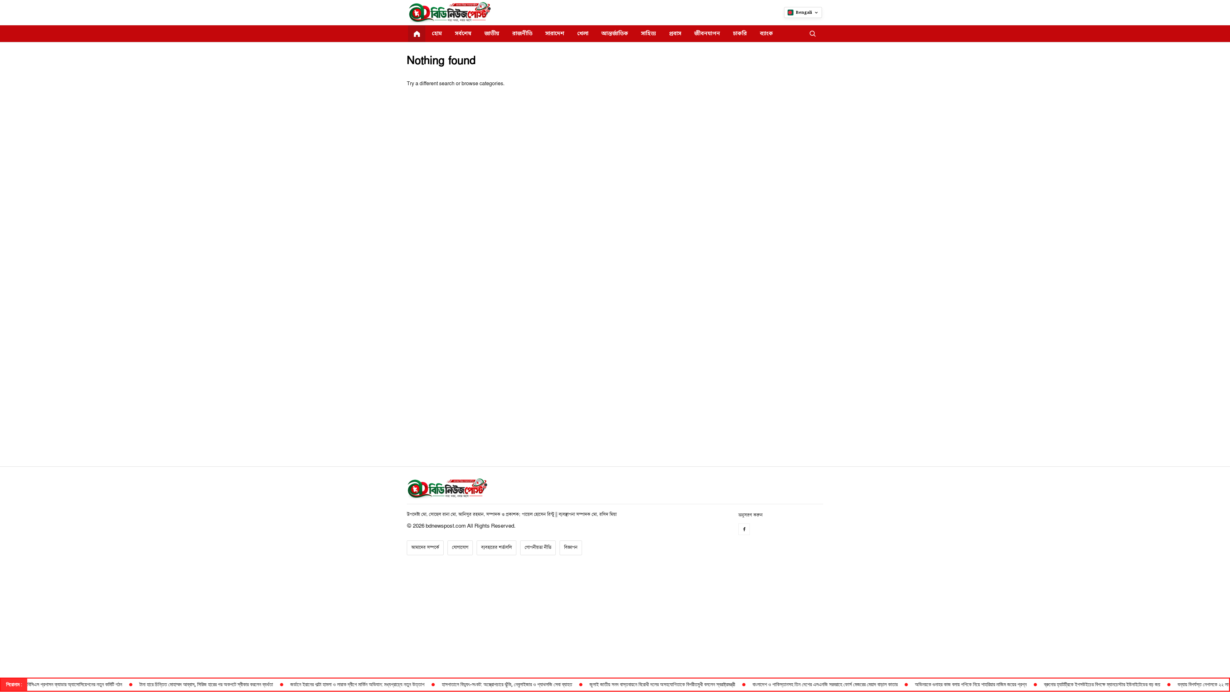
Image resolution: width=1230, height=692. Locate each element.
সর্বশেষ (463, 33)
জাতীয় (491, 33)
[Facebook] (744, 529)
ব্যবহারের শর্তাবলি (496, 547)
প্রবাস (675, 33)
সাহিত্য (648, 33)
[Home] (416, 33)
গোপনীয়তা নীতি (538, 547)
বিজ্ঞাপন (571, 547)
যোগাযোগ (460, 547)
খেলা (582, 33)
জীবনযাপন (707, 33)
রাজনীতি (522, 33)
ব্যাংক (766, 33)
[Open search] (812, 33)
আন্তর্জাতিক (614, 33)
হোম (437, 33)
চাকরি (740, 33)
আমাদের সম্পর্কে (425, 547)
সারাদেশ (554, 33)
